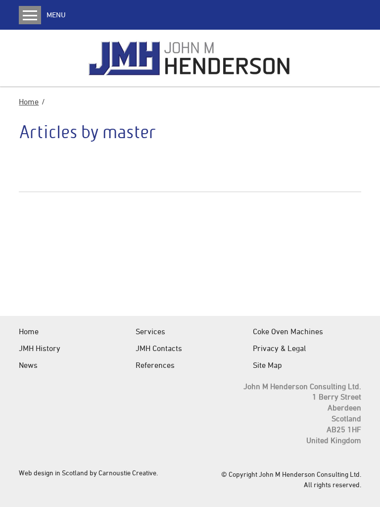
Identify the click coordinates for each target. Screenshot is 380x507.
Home (29, 101)
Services (150, 331)
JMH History (39, 348)
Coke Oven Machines (288, 331)
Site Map (267, 364)
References (155, 364)
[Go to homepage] (190, 58)
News (28, 364)
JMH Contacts (159, 348)
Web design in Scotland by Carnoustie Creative (87, 472)
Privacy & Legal (279, 348)
